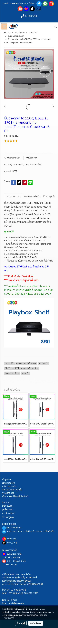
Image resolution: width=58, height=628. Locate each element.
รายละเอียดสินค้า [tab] (13, 197)
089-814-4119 (16, 593)
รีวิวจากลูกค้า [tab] (49, 196)
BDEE (15, 171)
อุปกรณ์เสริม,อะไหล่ (33, 164)
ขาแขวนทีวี (19, 164)
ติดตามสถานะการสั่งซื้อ (12, 489)
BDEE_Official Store (16, 561)
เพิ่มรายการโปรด (13, 157)
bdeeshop (11, 539)
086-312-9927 (31, 593)
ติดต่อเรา (6, 502)
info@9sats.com (16, 603)
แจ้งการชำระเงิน (9, 486)
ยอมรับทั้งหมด (36, 623)
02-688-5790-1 (18, 590)
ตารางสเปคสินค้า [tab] (32, 196)
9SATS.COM (11, 564)
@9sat (14, 600)
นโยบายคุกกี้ (9, 618)
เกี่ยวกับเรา (7, 506)
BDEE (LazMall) (13, 554)
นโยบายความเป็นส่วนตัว (33, 615)
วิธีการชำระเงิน (8, 483)
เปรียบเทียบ (32, 157)
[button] (54, 26)
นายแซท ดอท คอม (14, 527)
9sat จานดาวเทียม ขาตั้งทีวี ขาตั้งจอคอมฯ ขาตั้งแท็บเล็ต (30, 531)
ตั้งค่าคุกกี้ (21, 623)
